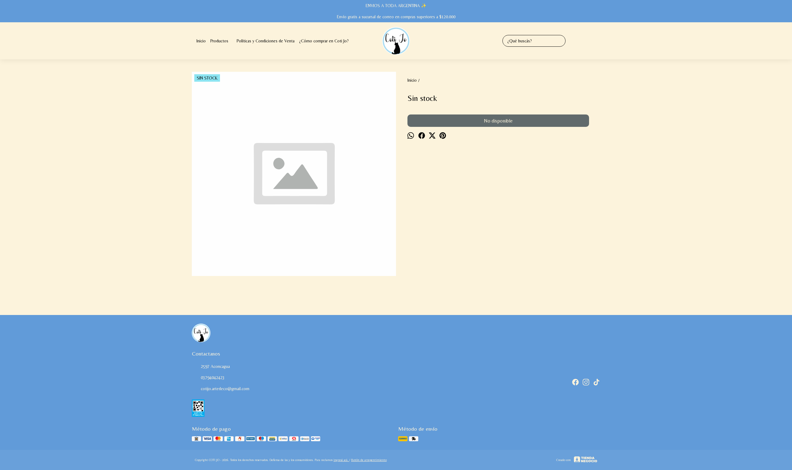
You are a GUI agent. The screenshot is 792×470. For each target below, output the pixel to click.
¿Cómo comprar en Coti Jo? (324, 40)
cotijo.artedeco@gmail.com (225, 388)
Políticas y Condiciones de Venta (266, 40)
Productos (219, 40)
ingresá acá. (341, 460)
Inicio (201, 40)
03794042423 (213, 377)
